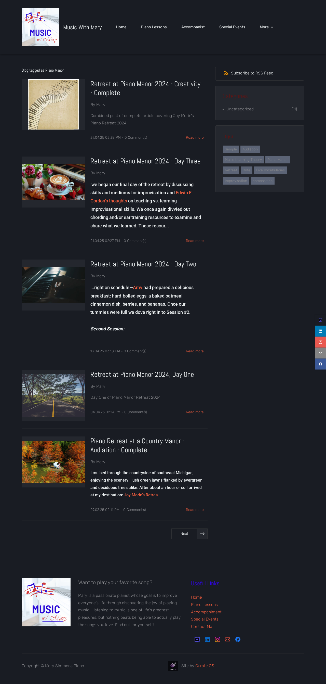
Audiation (250, 149)
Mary (100, 104)
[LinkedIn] (207, 639)
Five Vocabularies (270, 170)
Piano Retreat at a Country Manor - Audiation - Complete (137, 445)
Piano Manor (277, 160)
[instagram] (320, 342)
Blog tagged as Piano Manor (43, 70)
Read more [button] (195, 137)
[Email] (228, 639)
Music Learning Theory (243, 160)
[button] (189, 533)
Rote (246, 170)
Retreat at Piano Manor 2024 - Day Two (143, 264)
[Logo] (40, 27)
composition (263, 181)
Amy (137, 287)
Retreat (231, 170)
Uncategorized (240, 109)
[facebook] (320, 363)
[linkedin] (320, 331)
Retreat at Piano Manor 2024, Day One (142, 374)
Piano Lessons (204, 604)
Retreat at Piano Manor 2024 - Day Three (145, 161)
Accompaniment (206, 612)
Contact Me (201, 626)
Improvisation (236, 181)
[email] (320, 352)
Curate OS (204, 665)
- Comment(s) (134, 137)
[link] (46, 581)
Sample (231, 149)
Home (196, 597)
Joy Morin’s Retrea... (142, 495)
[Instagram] (217, 639)
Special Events (205, 619)
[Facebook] (238, 639)
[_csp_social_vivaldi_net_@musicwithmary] (320, 320)
